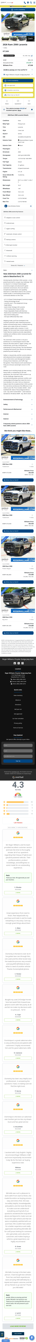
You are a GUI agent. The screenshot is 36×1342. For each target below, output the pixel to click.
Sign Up (18, 761)
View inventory (18, 695)
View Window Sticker (14, 206)
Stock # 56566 (5, 564)
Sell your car (18, 709)
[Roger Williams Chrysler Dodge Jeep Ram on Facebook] (14, 663)
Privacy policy (18, 723)
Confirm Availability (19, 9)
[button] (25, 2)
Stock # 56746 (5, 615)
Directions (18, 704)
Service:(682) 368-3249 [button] (19, 681)
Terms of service (18, 728)
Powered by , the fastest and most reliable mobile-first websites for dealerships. (18, 773)
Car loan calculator (18, 718)
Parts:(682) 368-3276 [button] (19, 684)
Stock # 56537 (5, 462)
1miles (31, 466)
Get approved (11, 85)
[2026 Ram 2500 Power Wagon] (18, 549)
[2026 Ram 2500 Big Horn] (18, 600)
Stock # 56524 (5, 513)
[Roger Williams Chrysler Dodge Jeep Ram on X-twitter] (18, 663)
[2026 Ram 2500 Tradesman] (18, 447)
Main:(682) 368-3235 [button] (19, 679)
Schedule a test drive (13, 90)
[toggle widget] (31, 1337)
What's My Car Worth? (13, 95)
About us (18, 700)
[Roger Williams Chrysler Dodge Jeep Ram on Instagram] (22, 663)
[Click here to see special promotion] (18, 6)
